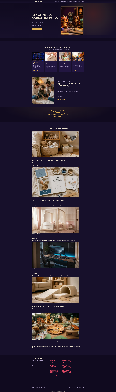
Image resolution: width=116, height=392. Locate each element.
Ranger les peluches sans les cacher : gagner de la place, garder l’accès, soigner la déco (54, 361)
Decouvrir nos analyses (61, 99)
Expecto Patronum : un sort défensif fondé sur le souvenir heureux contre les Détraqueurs (66, 366)
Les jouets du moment (47, 28)
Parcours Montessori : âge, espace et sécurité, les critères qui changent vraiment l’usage (54, 380)
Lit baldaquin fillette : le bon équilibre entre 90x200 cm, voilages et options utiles (54, 371)
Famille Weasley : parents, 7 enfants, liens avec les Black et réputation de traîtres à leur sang (67, 371)
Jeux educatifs (50, 39)
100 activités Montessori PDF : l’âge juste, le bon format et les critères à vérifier (54, 366)
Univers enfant (65, 39)
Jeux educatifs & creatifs (64, 1)
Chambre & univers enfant (73, 1)
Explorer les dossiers (36, 28)
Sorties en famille (81, 1)
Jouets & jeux (57, 1)
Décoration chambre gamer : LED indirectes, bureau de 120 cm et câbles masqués (54, 376)
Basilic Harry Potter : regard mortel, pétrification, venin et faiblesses (66, 361)
